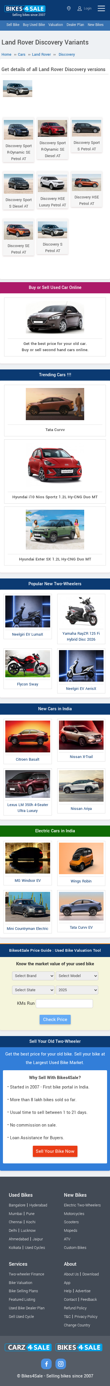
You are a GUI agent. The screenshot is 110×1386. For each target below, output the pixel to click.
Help (68, 1291)
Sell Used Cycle (21, 1316)
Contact (70, 1299)
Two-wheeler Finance (26, 1274)
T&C (67, 1316)
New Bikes (96, 24)
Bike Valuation (20, 1282)
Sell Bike (12, 24)
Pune (30, 1213)
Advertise (83, 1291)
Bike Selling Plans (23, 1291)
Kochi (30, 1222)
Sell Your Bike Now (55, 1151)
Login (87, 8)
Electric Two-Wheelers (82, 1205)
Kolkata (15, 1247)
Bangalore (17, 1205)
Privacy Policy (86, 1316)
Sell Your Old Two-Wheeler (55, 1041)
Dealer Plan (75, 24)
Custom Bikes (75, 1247)
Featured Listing (22, 1299)
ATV (67, 1239)
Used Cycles (35, 1247)
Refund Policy (75, 1308)
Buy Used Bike (34, 24)
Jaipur (38, 1239)
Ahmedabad (19, 1239)
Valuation (55, 24)
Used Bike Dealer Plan (27, 1308)
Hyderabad (38, 1205)
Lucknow (28, 1230)
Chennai (15, 1222)
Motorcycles (74, 1213)
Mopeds (70, 1230)
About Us (71, 1274)
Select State (69, 8)
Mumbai (15, 1213)
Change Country (77, 1325)
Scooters (71, 1222)
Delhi (13, 1230)
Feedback (89, 1299)
